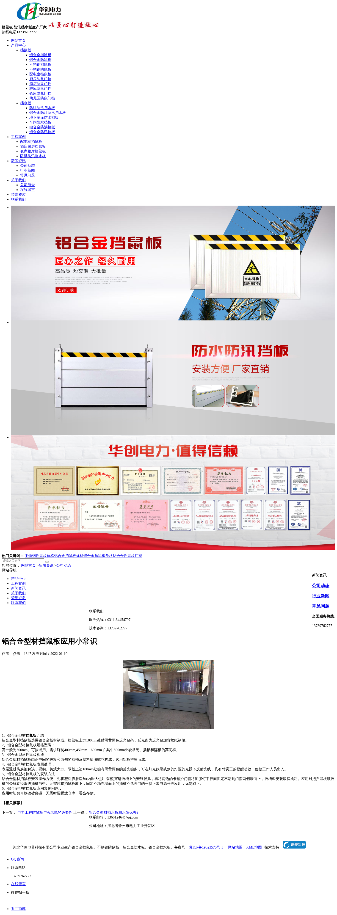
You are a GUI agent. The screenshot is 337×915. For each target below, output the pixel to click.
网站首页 (18, 40)
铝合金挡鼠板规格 (68, 556)
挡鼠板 (25, 50)
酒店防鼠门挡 (40, 84)
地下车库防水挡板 (44, 117)
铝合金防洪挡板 (42, 127)
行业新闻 (27, 170)
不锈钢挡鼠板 (40, 64)
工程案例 (18, 137)
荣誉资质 (18, 194)
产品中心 (18, 45)
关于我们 (18, 180)
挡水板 (25, 103)
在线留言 (27, 190)
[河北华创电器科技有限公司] (33, 19)
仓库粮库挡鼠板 (33, 151)
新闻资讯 (18, 161)
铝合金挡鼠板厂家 (127, 556)
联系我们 (18, 199)
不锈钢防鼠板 (40, 69)
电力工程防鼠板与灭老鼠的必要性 (44, 812)
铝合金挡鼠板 (40, 55)
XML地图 (254, 847)
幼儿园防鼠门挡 (42, 98)
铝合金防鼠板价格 (98, 556)
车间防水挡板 (40, 122)
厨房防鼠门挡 (40, 79)
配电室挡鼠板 (40, 74)
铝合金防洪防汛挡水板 (47, 113)
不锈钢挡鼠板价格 (39, 556)
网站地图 (235, 847)
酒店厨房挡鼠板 (33, 146)
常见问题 (27, 175)
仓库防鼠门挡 (40, 93)
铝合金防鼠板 (40, 60)
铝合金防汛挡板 (42, 132)
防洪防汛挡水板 (42, 108)
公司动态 (27, 166)
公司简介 (27, 185)
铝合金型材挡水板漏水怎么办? (113, 812)
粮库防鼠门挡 (40, 89)
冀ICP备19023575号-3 (206, 847)
